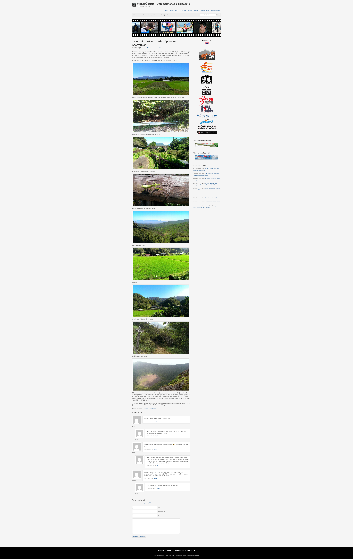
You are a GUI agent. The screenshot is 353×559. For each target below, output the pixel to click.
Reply (155, 421)
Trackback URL (135, 503)
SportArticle (152, 408)
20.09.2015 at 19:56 (148, 449)
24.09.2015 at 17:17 (151, 488)
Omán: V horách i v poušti (211, 198)
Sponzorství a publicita (186, 10)
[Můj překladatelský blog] (207, 157)
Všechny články (215, 10)
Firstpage (145, 408)
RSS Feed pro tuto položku (146, 503)
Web (159, 515)
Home (166, 10)
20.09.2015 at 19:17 (148, 421)
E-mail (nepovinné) (161, 511)
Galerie (196, 10)
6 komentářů (157, 48)
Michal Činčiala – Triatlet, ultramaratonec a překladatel (187, 555)
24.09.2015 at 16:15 (148, 478)
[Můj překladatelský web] (207, 145)
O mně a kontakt (204, 10)
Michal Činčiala (148, 48)
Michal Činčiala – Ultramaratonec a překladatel (163, 4)
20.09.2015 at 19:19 (151, 436)
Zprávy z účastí (174, 10)
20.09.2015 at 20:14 (151, 465)
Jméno (159, 507)
